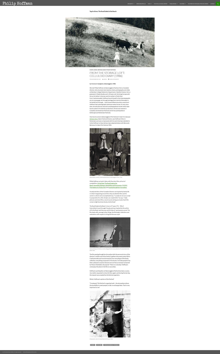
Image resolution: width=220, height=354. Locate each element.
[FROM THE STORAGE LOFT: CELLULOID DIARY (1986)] (110, 152)
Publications (173, 3)
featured (99, 344)
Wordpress (28, 352)
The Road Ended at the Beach (111, 344)
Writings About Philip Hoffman (107, 69)
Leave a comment (114, 79)
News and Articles (141, 3)
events (93, 344)
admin (105, 79)
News (95, 69)
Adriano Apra (94, 119)
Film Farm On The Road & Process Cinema (198, 3)
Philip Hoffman (17, 4)
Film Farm (182, 3)
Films (149, 3)
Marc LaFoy (34, 352)
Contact (212, 3)
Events (92, 69)
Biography (130, 3)
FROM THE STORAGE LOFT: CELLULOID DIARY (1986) (107, 74)
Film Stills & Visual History (160, 3)
